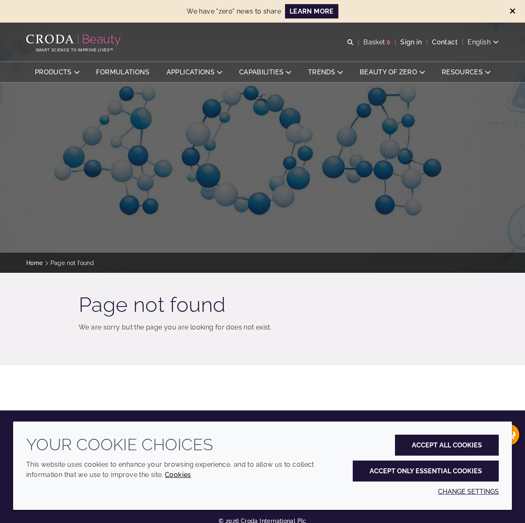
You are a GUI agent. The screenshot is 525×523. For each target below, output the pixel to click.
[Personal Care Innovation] (74, 40)
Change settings (468, 491)
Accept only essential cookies (426, 471)
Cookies (178, 475)
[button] (57, 72)
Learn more (312, 11)
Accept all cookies (447, 445)
